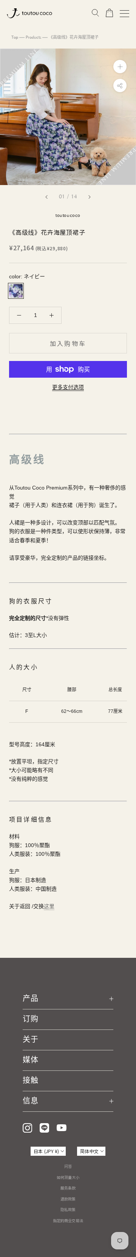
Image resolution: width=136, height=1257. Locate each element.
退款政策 (68, 1199)
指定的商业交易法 (68, 1220)
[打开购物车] (109, 13)
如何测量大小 (68, 1177)
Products (33, 37)
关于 (31, 1040)
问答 (68, 1166)
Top (14, 37)
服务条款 (68, 1188)
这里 (49, 906)
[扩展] (120, 66)
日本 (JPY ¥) (46, 1151)
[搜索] (95, 13)
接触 (31, 1081)
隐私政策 (68, 1209)
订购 (31, 1019)
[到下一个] (89, 197)
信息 (31, 1101)
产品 (31, 999)
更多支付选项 (68, 387)
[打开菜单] (124, 13)
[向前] (46, 197)
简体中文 (89, 1151)
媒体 (31, 1060)
